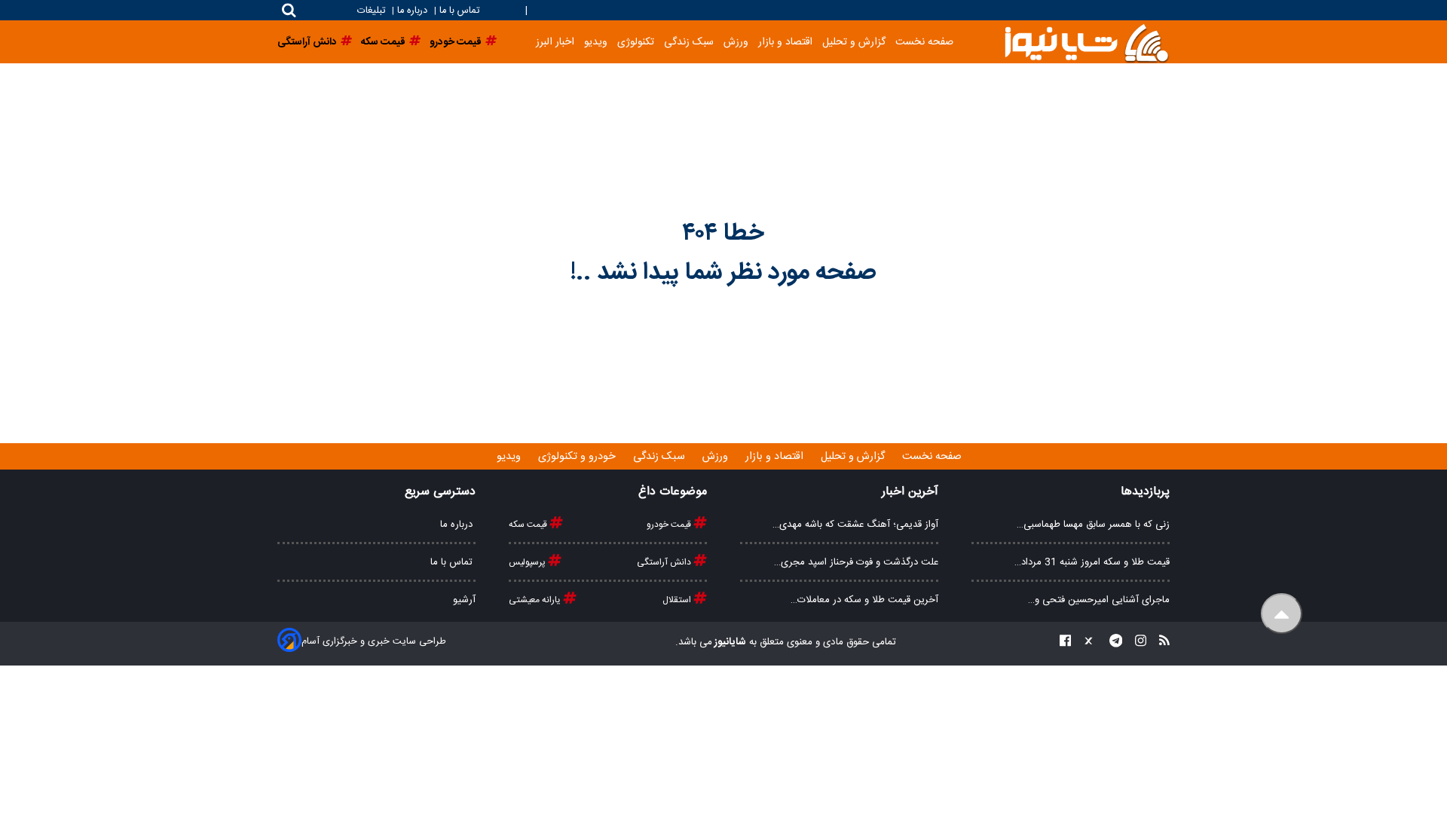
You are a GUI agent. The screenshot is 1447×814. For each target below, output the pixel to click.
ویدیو (595, 41)
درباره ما (412, 11)
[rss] (1160, 642)
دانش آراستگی (665, 562)
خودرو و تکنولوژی (578, 457)
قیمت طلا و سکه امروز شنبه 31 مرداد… (1092, 562)
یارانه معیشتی (536, 599)
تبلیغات (372, 11)
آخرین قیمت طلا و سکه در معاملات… (864, 600)
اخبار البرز (555, 41)
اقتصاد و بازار (785, 41)
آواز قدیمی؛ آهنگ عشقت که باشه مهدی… (855, 524)
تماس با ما (459, 11)
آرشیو (464, 600)
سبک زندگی (689, 41)
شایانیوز (729, 642)
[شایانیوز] (1086, 41)
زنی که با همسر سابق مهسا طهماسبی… (1093, 524)
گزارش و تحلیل (854, 41)
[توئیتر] (1085, 642)
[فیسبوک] (1065, 642)
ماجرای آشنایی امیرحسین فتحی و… (1099, 600)
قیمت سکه (529, 524)
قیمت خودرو (670, 524)
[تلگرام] (1111, 642)
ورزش (736, 41)
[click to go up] (1281, 614)
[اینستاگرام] (1136, 642)
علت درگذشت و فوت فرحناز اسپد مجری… (856, 562)
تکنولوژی (635, 41)
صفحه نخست (924, 41)
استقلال (677, 599)
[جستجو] (289, 10)
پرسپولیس (528, 562)
